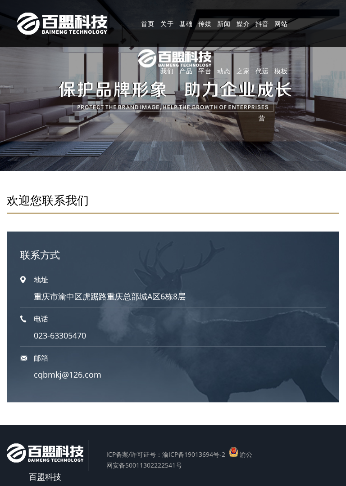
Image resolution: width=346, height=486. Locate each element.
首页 (148, 23)
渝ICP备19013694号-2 (193, 454)
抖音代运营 (262, 70)
